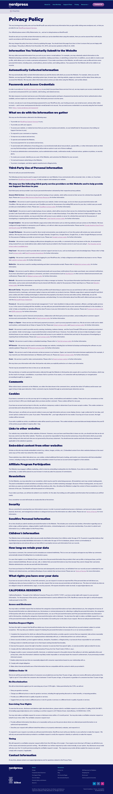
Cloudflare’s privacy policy (47, 207)
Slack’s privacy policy (43, 318)
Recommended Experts (63, 777)
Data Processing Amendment (34, 253)
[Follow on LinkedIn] (94, 783)
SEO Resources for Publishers (89, 770)
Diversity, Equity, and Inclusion (39, 780)
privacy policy (17, 253)
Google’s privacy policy (59, 237)
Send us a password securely (89, 777)
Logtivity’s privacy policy (19, 260)
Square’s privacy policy (77, 325)
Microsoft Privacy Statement (23, 299)
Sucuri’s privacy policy (43, 337)
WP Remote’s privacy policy (36, 348)
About (34, 767)
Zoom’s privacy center (60, 359)
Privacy (95, 789)
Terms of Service (91, 511)
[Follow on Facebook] (98, 783)
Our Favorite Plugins (62, 775)
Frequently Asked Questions (39, 772)
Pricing (77, 4)
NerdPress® (18, 5)
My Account (85, 775)
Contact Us (98, 4)
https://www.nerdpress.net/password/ (25, 108)
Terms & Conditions (88, 789)
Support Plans (67, 4)
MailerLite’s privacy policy (82, 264)
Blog (59, 772)
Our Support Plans (36, 775)
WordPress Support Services (28, 28)
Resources (84, 4)
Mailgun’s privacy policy (35, 276)
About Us (47, 4)
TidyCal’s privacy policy (64, 341)
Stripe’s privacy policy (60, 325)
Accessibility (101, 789)
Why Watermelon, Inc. (49, 790)
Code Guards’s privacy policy (56, 218)
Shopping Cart (85, 772)
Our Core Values (36, 777)
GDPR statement (17, 311)
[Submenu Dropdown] (89, 5)
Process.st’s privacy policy (95, 309)
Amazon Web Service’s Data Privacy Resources (35, 197)
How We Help (57, 4)
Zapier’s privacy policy (67, 355)
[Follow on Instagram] (102, 783)
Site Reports (69, 273)
